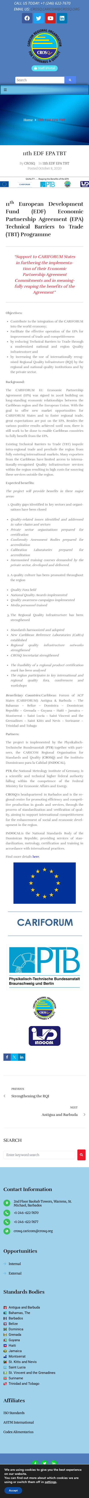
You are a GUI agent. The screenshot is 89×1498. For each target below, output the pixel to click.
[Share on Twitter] (14, 1057)
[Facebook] (27, 18)
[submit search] (70, 80)
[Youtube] (50, 18)
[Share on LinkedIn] (21, 1057)
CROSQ (29, 163)
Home (28, 120)
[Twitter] (39, 18)
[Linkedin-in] (54, 1463)
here (36, 857)
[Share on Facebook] (7, 1057)
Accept (13, 1490)
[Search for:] (39, 1155)
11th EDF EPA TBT (55, 163)
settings (50, 1482)
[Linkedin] (62, 18)
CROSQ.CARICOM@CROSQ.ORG (55, 9)
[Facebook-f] (35, 1463)
